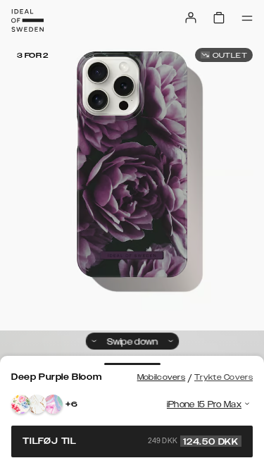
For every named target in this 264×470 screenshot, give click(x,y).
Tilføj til (131, 441)
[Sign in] (191, 18)
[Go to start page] (27, 20)
